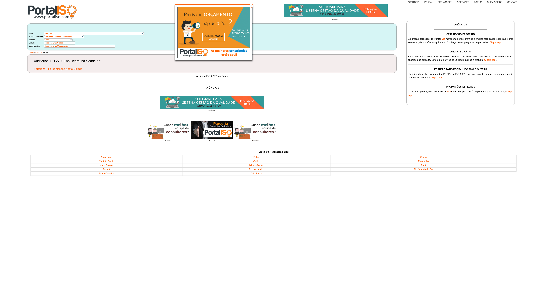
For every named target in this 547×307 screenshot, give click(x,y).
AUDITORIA (413, 2)
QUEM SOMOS (494, 2)
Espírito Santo (106, 161)
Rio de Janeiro (256, 169)
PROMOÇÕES (445, 2)
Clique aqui (495, 42)
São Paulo (256, 173)
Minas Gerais (256, 165)
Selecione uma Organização (56, 46)
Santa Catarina (106, 173)
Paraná (106, 169)
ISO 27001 (48, 33)
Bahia (256, 157)
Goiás (256, 161)
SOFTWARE (463, 2)
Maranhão (423, 161)
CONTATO (512, 2)
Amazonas (106, 157)
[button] (251, 6)
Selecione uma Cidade (53, 43)
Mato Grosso (106, 165)
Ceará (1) (48, 40)
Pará (423, 165)
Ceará (423, 157)
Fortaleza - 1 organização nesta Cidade (58, 68)
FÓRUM (478, 2)
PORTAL (428, 2)
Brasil (31, 53)
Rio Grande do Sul (423, 169)
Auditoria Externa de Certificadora (58, 37)
